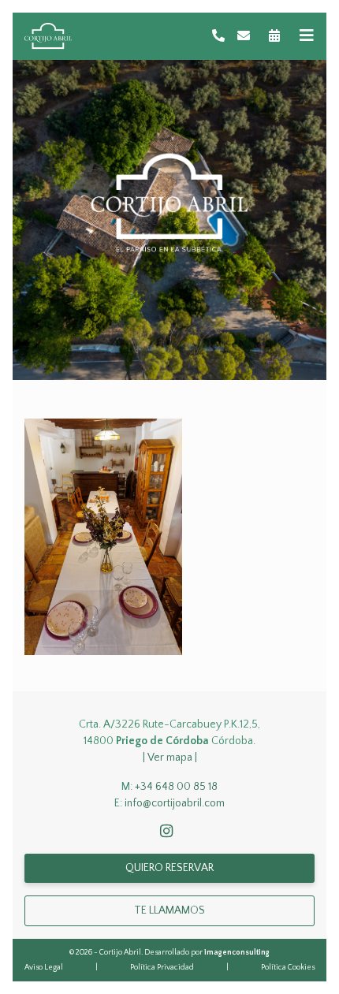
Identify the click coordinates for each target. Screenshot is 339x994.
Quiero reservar (169, 868)
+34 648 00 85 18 (176, 786)
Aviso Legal (43, 967)
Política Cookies (288, 967)
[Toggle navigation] (307, 36)
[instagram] (169, 832)
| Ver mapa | (170, 757)
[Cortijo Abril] (48, 36)
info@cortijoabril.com (175, 803)
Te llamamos (169, 910)
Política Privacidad (162, 967)
